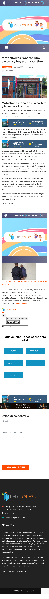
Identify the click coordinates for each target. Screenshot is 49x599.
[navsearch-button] (44, 48)
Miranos (19, 2)
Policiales (7, 67)
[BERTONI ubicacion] (24, 406)
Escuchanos (34, 2)
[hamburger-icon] (6, 48)
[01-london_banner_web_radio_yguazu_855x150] (24, 122)
